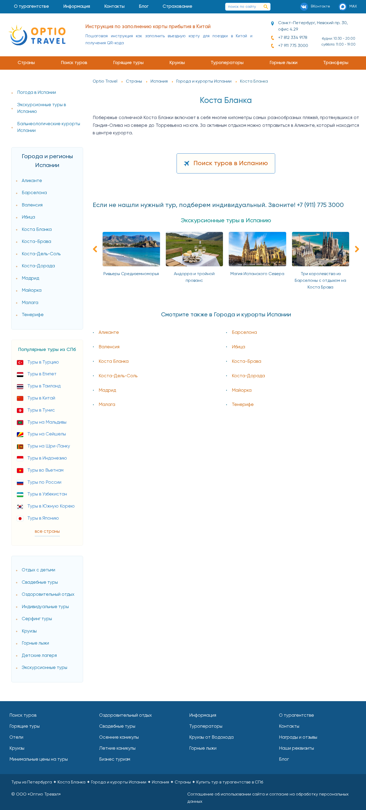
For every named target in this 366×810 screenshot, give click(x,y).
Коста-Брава (36, 241)
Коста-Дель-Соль (41, 254)
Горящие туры (128, 63)
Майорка (32, 290)
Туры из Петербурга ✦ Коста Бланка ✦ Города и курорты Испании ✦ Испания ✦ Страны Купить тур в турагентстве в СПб (137, 782)
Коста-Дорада (38, 266)
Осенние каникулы (119, 737)
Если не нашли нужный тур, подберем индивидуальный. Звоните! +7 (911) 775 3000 (218, 205)
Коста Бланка (37, 229)
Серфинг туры (37, 619)
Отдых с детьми (38, 570)
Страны (26, 63)
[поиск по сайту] (266, 7)
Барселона (34, 193)
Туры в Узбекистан (47, 494)
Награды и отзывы (298, 737)
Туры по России (44, 482)
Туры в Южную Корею (51, 506)
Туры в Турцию (43, 362)
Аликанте (32, 181)
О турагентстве (31, 6)
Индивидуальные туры (45, 607)
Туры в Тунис (41, 410)
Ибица (28, 217)
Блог (143, 6)
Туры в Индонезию (47, 458)
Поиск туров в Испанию (230, 163)
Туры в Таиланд (44, 386)
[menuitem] (31, 6)
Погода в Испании (36, 92)
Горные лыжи (283, 63)
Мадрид (30, 278)
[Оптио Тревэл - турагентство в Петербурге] (37, 34)
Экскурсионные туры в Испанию (41, 108)
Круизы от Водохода (211, 737)
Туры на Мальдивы (46, 422)
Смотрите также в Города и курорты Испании (226, 315)
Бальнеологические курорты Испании (48, 127)
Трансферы (335, 63)
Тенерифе (33, 315)
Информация (76, 6)
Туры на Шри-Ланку (48, 446)
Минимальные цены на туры (38, 759)
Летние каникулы (117, 748)
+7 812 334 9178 (292, 38)
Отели (16, 737)
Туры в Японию (43, 518)
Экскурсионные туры (44, 667)
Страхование (177, 6)
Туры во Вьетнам (45, 470)
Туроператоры (227, 63)
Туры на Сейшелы (46, 434)
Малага (30, 303)
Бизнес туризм (114, 759)
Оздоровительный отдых (48, 594)
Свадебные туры (40, 582)
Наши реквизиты (296, 748)
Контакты (114, 6)
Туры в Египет (42, 374)
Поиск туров (74, 63)
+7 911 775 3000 (293, 46)
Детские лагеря (39, 655)
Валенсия (32, 205)
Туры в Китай (41, 398)
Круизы (177, 63)
